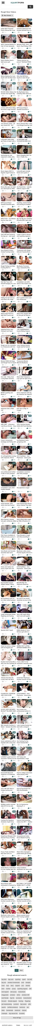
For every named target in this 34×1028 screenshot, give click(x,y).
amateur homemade (14, 982)
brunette (21, 1013)
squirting (17, 979)
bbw (3, 988)
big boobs (23, 1004)
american (17, 1010)
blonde (28, 985)
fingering (27, 1001)
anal (22, 982)
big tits (12, 998)
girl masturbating (7, 1004)
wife (29, 1004)
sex (28, 1007)
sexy (12, 985)
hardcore (22, 1007)
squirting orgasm (22, 988)
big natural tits (13, 1013)
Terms (18, 1025)
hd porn (4, 1001)
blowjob (28, 982)
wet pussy (13, 992)
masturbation (27, 998)
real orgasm (5, 992)
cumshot (16, 1004)
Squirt (17, 3)
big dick (4, 979)
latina (18, 995)
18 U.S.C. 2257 (28, 1025)
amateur (12, 995)
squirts (4, 1007)
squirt (24, 979)
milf (30, 988)
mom (3, 985)
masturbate (21, 992)
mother (8, 988)
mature (24, 1010)
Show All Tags (17, 1017)
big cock (10, 979)
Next (21, 970)
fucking (21, 1001)
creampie (4, 1013)
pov (23, 985)
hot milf (29, 979)
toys (7, 985)
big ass (4, 982)
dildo (3, 1010)
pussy (14, 988)
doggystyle (5, 995)
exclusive (19, 998)
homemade (9, 1010)
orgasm (17, 985)
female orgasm (12, 1001)
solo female (5, 998)
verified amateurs (12, 1007)
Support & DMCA (7, 1025)
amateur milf (25, 995)
